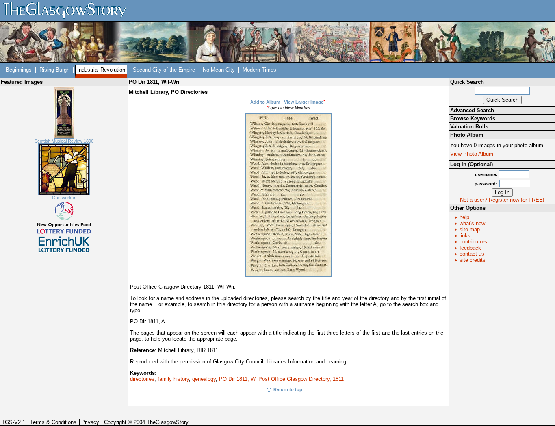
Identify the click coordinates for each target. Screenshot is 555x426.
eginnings (19, 70)
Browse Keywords (472, 118)
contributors (473, 242)
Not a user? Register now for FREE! (502, 200)
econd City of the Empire (164, 70)
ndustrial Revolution (101, 70)
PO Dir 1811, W (237, 379)
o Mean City (219, 70)
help (464, 217)
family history (173, 379)
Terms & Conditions (53, 422)
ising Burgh (54, 70)
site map (470, 229)
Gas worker (64, 197)
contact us (472, 254)
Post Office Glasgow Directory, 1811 (301, 379)
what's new (472, 223)
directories (142, 379)
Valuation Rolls (469, 127)
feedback (470, 248)
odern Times (259, 70)
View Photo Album (471, 154)
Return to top (287, 389)
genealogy (204, 379)
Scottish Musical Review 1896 (64, 141)
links (465, 236)
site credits (473, 260)
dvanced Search (472, 110)
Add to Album (265, 102)
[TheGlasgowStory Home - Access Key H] (68, 10)
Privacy (90, 422)
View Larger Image (303, 102)
